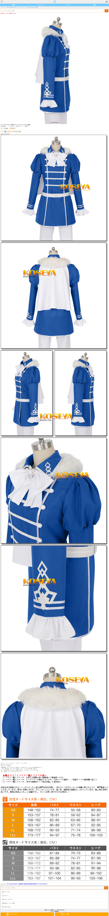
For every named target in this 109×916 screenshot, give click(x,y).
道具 (94, 5)
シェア (2, 131)
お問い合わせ (7, 907)
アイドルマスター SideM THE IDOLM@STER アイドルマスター (27, 884)
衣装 (13, 5)
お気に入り (9, 131)
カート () (6, 891)
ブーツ (67, 5)
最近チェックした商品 (9, 903)
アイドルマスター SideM (32, 7)
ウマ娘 (14, 13)
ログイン (6, 895)
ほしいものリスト (8, 899)
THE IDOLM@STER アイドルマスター (15, 7)
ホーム (2, 7)
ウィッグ (40, 5)
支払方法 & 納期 (17, 131)
